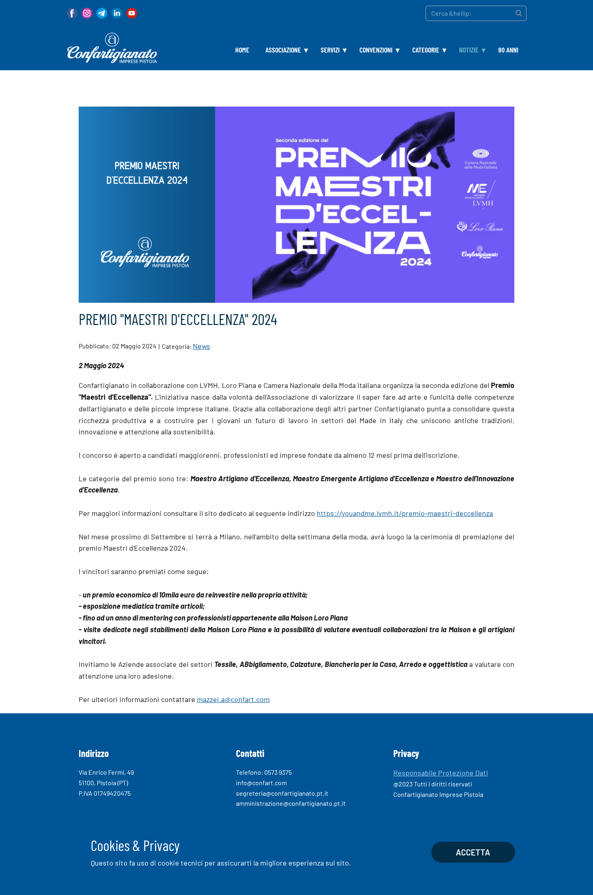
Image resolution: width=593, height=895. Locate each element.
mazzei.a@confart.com (233, 699)
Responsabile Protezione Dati (440, 772)
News (201, 346)
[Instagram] (86, 13)
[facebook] (72, 13)
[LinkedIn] (116, 13)
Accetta (473, 852)
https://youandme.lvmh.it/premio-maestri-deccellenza (405, 513)
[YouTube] (131, 13)
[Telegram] (101, 13)
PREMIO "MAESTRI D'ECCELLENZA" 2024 (178, 319)
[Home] (112, 48)
